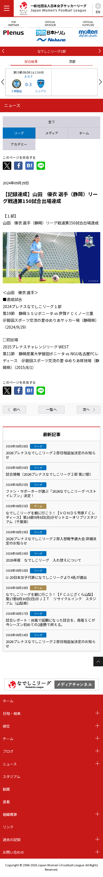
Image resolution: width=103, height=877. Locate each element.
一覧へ (51, 409)
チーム (8, 738)
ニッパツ (40, 91)
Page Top (98, 661)
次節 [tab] (72, 61)
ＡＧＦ (28, 76)
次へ (86, 409)
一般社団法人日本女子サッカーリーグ (58, 8)
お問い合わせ (13, 852)
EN (98, 11)
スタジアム (11, 776)
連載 (6, 801)
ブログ (8, 751)
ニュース (10, 763)
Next (100, 82)
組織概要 (10, 814)
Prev (2, 82)
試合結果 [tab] (31, 61)
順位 (6, 726)
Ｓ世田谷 (16, 91)
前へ (16, 409)
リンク (8, 827)
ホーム (8, 700)
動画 (6, 789)
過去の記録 (12, 839)
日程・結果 (12, 713)
